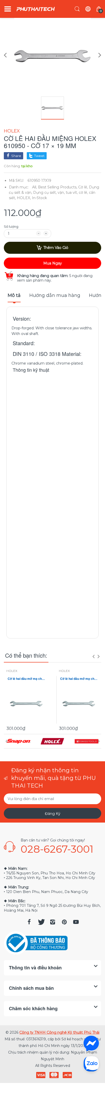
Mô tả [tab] (14, 295)
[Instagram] (52, 922)
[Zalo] (91, 1063)
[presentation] (93, 656)
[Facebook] (29, 922)
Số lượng (11, 226)
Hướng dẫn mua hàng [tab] (54, 295)
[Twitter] (41, 922)
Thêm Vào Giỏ (55, 247)
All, (34, 187)
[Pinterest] (64, 922)
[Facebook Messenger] (91, 1043)
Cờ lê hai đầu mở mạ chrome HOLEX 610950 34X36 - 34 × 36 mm (26, 679)
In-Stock (39, 198)
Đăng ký (52, 813)
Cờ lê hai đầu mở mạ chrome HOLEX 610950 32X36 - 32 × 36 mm (78, 679)
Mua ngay (52, 263)
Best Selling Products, (57, 187)
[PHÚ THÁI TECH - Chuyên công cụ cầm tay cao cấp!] (36, 9)
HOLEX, (24, 198)
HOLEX (12, 131)
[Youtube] (76, 922)
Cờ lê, (83, 187)
